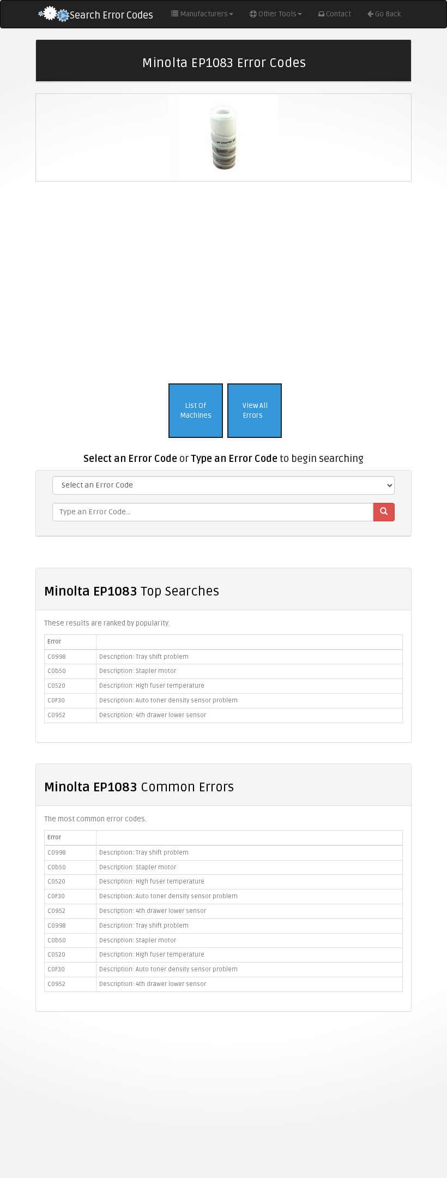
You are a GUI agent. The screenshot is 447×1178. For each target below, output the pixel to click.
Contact (338, 14)
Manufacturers (204, 14)
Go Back (388, 14)
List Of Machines (196, 410)
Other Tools (277, 14)
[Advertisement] (223, 279)
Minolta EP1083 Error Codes (224, 63)
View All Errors (254, 410)
